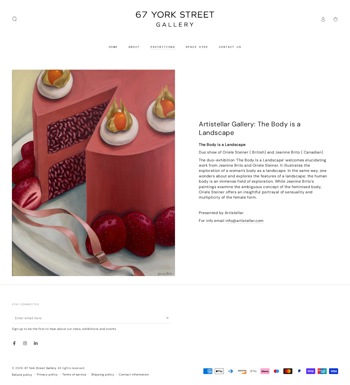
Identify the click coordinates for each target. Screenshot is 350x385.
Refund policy (22, 375)
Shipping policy (102, 374)
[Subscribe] (168, 318)
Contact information (134, 374)
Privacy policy (47, 374)
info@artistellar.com (244, 220)
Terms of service (74, 374)
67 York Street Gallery (40, 368)
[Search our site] (14, 19)
